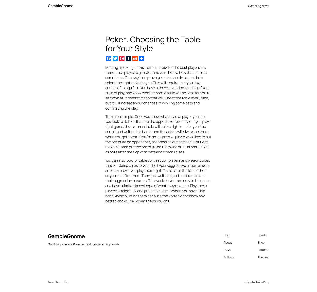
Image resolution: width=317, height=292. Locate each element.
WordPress (263, 282)
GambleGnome (60, 5)
